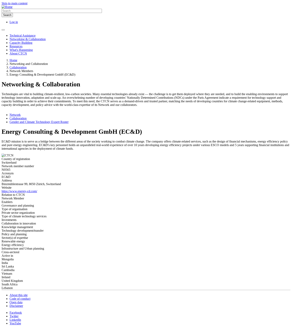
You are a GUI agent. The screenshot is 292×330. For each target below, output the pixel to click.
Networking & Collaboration (28, 39)
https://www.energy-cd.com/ (19, 191)
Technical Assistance (23, 35)
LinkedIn (15, 319)
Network (15, 114)
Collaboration (18, 67)
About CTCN (18, 53)
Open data (16, 302)
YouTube (15, 323)
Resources (16, 46)
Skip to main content (14, 3)
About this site (19, 295)
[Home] (7, 7)
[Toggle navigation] (3, 29)
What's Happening (21, 50)
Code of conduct (20, 298)
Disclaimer (16, 306)
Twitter (14, 316)
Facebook (16, 312)
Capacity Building (21, 42)
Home (13, 60)
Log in (14, 22)
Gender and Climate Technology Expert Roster (39, 122)
